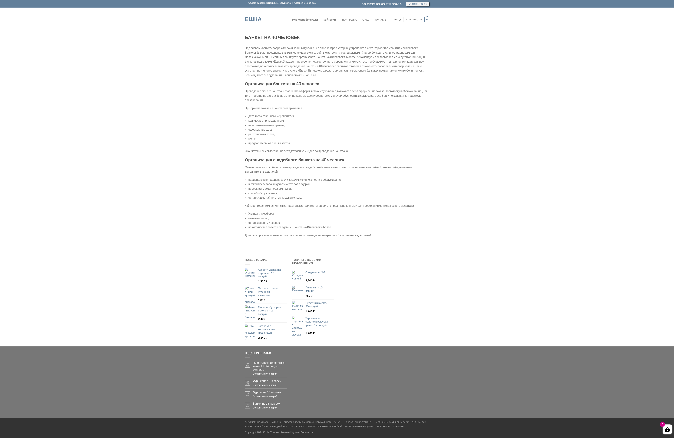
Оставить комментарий (265, 373)
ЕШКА (253, 18)
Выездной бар (278, 426)
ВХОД (397, 19)
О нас (365, 19)
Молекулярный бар (256, 426)
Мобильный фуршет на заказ (392, 422)
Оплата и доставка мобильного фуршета (269, 2)
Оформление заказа (305, 2)
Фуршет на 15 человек (267, 380)
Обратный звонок (418, 3)
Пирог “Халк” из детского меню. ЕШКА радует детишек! (269, 366)
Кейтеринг (330, 19)
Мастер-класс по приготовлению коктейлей (316, 426)
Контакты (381, 19)
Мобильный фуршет (305, 19)
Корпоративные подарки (360, 426)
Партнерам (383, 426)
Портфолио (349, 19)
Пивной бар (419, 422)
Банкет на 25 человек (266, 403)
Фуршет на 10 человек (267, 392)
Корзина (276, 422)
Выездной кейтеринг (358, 422)
